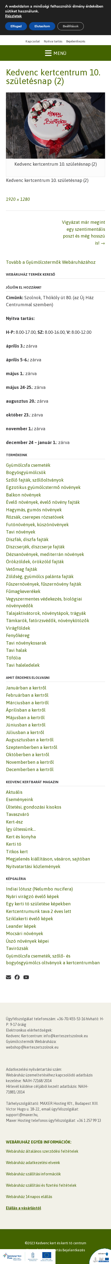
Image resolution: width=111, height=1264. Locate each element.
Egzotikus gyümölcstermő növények (43, 487)
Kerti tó (13, 844)
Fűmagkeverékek (23, 591)
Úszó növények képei (27, 941)
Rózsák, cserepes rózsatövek (35, 517)
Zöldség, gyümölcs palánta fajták (40, 576)
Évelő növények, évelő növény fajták (43, 502)
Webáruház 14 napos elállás (29, 1197)
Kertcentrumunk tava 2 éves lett (38, 911)
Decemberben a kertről (30, 769)
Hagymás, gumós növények (34, 509)
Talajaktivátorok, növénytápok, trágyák (46, 613)
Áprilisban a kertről (26, 710)
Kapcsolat (33, 41)
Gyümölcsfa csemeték (28, 465)
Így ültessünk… (21, 829)
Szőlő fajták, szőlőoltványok (35, 480)
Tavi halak (16, 650)
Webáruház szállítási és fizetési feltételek (41, 1185)
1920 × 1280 (18, 199)
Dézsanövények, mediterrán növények (45, 554)
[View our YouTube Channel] (26, 977)
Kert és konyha (21, 836)
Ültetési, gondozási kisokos (33, 807)
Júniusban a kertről (26, 725)
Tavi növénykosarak (26, 643)
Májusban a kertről (25, 717)
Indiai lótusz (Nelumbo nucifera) (39, 889)
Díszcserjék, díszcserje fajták (35, 546)
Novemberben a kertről (30, 762)
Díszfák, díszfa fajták (27, 539)
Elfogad (16, 26)
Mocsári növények (24, 933)
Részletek (13, 16)
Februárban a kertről (27, 695)
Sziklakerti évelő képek (29, 918)
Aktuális (14, 792)
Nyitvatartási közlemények (33, 866)
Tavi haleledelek (23, 665)
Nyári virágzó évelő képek (32, 896)
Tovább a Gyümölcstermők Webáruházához (51, 262)
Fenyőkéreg (18, 635)
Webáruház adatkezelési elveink (33, 1162)
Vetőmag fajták (21, 569)
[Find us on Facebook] (17, 977)
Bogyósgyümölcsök (26, 472)
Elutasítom (42, 26)
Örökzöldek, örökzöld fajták (35, 561)
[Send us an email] (8, 977)
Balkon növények (23, 495)
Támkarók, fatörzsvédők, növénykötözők (47, 620)
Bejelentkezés (75, 41)
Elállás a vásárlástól (23, 1208)
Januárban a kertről (26, 688)
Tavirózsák (17, 948)
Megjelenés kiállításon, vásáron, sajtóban (48, 859)
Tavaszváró (17, 814)
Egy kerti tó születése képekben (38, 903)
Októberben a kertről (27, 754)
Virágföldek (18, 628)
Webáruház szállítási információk (33, 1174)
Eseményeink (19, 799)
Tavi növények (20, 532)
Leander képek (21, 926)
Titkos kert (17, 851)
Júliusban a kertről (25, 732)
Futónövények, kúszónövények (37, 524)
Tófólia (13, 658)
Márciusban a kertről (27, 702)
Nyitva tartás (53, 41)
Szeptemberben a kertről (31, 747)
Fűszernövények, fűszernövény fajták (43, 584)
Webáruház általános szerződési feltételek (42, 1151)
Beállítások (70, 26)
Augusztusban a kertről (30, 739)
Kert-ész (14, 822)
